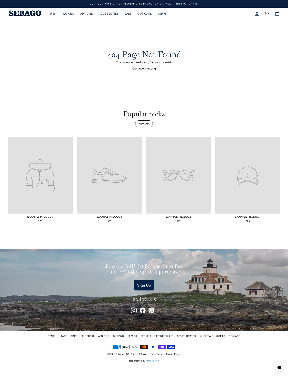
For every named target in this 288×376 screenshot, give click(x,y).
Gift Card (144, 13)
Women (68, 13)
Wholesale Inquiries (212, 336)
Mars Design (152, 360)
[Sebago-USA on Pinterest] (151, 310)
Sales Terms (157, 354)
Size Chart (87, 336)
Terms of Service (139, 354)
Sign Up (144, 285)
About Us (103, 336)
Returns (146, 336)
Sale (127, 13)
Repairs (132, 336)
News (162, 13)
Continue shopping (144, 68)
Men (53, 13)
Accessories (109, 13)
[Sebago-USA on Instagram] (134, 310)
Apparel (86, 13)
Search (52, 336)
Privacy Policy (173, 354)
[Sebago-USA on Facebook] (143, 310)
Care (74, 336)
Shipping (118, 336)
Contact (234, 336)
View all (144, 123)
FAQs (64, 336)
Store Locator (186, 336)
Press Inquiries (164, 336)
